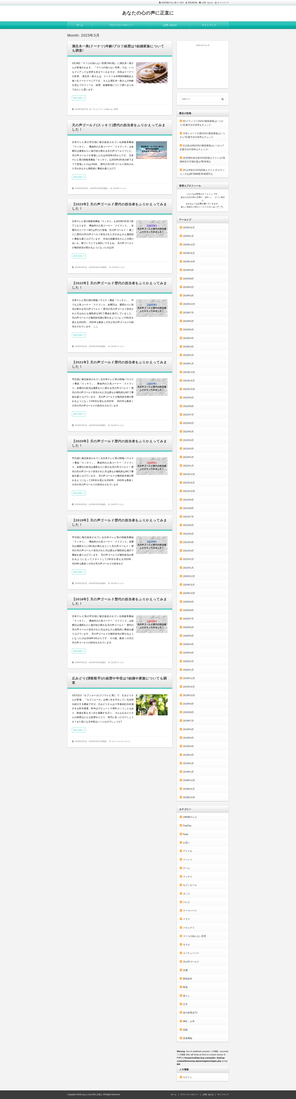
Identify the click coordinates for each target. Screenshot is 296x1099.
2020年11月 (189, 584)
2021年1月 (188, 567)
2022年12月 (189, 372)
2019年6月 (188, 729)
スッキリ (187, 876)
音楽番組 (187, 1038)
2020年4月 (188, 644)
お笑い (186, 842)
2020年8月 (188, 610)
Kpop (185, 834)
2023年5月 (188, 329)
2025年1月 (188, 236)
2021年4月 (188, 542)
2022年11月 (189, 380)
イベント (187, 859)
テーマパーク (190, 910)
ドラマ (186, 919)
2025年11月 (189, 227)
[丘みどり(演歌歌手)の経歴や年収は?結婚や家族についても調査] (152, 705)
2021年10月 (189, 491)
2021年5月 (188, 533)
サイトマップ (223, 3)
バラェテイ (189, 927)
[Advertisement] (203, 66)
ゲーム (186, 868)
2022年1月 (188, 465)
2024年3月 (188, 295)
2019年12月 (189, 678)
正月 (185, 1004)
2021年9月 (188, 499)
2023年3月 (188, 346)
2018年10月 (189, 797)
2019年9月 (188, 703)
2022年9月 (188, 397)
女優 (185, 970)
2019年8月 (188, 712)
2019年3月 (188, 755)
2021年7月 (188, 516)
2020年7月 (188, 618)
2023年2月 (188, 355)
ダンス (186, 893)
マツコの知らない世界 (108, 109)
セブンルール (117, 741)
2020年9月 (188, 601)
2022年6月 (188, 423)
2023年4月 (188, 338)
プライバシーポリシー (121, 25)
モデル (186, 944)
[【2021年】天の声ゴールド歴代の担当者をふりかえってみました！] (152, 387)
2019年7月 (188, 720)
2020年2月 (188, 661)
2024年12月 (189, 244)
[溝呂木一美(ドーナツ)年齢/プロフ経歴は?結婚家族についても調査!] (152, 73)
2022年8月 (188, 406)
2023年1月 (188, 363)
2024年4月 (188, 287)
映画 (185, 987)
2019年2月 (188, 763)
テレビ (95, 109)
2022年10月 (189, 389)
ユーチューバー (191, 953)
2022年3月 (188, 448)
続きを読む (78, 98)
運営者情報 (192, 3)
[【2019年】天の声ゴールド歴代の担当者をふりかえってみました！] (152, 546)
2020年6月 (188, 627)
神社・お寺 (189, 1021)
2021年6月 (188, 525)
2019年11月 (189, 686)
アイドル (187, 851)
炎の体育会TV (190, 1012)
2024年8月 (188, 278)
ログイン (187, 1077)
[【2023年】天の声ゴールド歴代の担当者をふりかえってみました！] (152, 229)
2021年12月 (189, 474)
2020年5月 (188, 635)
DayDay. (187, 825)
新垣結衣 (187, 978)
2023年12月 (189, 304)
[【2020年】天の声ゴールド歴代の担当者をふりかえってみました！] (152, 467)
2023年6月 (188, 321)
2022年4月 (188, 440)
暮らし (186, 995)
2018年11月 (189, 789)
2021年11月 (189, 482)
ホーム (79, 25)
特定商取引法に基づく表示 (173, 3)
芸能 (185, 1029)
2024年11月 (189, 253)
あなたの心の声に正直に (148, 12)
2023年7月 (188, 312)
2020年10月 (189, 593)
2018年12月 (189, 780)
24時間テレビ (190, 817)
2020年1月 (188, 669)
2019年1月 (188, 771)
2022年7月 (188, 414)
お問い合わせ (207, 3)
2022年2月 (188, 457)
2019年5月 (188, 737)
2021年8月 (188, 508)
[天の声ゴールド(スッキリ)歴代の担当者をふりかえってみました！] (152, 150)
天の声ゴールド (119, 188)
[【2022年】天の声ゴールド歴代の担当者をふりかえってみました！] (152, 309)
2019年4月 (188, 746)
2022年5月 (188, 431)
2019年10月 (189, 695)
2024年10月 (189, 261)
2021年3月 (188, 550)
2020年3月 (188, 652)
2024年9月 (188, 270)
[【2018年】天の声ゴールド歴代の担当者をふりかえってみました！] (152, 625)
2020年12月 (189, 576)
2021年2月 (188, 559)
